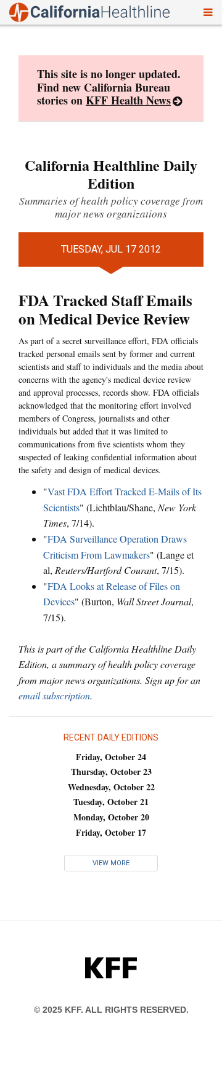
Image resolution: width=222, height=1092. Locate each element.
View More (111, 863)
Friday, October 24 (111, 756)
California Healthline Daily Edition (111, 174)
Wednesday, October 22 (111, 786)
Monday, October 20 (111, 817)
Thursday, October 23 (111, 771)
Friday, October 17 (111, 832)
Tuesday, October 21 (111, 801)
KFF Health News (128, 100)
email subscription (54, 695)
